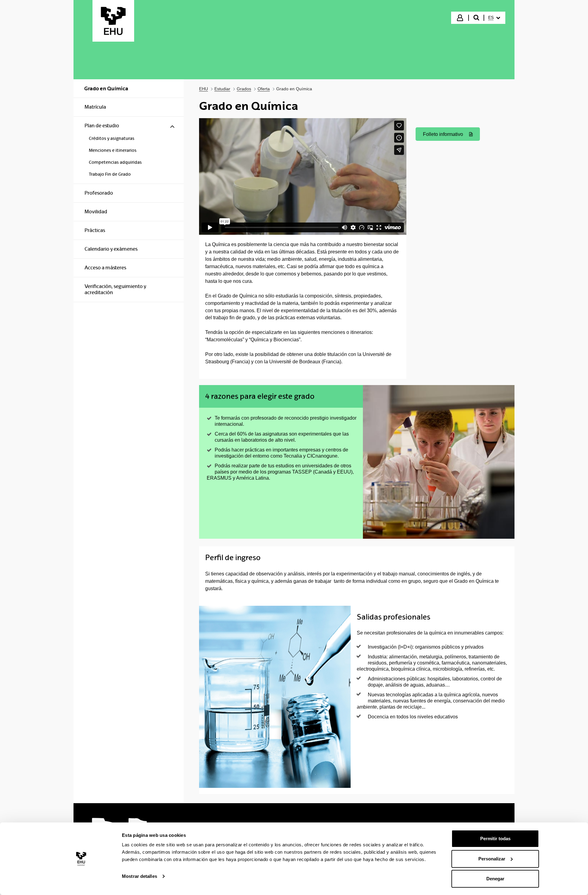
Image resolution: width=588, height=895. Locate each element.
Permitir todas (495, 838)
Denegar (495, 878)
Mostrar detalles (139, 876)
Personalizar (491, 858)
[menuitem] (494, 18)
